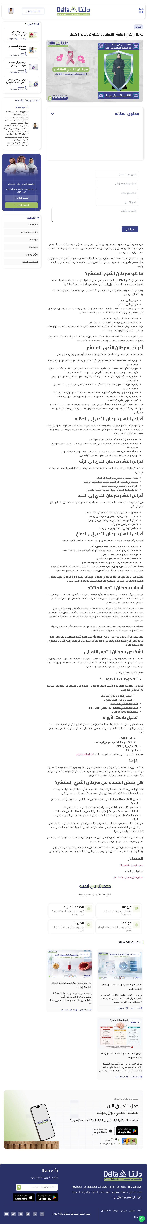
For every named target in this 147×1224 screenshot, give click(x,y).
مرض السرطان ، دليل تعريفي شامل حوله (19, 33)
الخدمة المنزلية (74, 907)
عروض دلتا (33, 247)
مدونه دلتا (138, 1217)
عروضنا (126, 907)
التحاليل (132, 1210)
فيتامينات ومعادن (29, 232)
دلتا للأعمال (106, 1210)
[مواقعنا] (136, 924)
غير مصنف (134, 954)
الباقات (139, 1210)
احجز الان (130, 229)
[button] (52, 113)
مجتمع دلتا (33, 225)
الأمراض (138, 27)
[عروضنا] (136, 908)
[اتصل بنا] (88, 924)
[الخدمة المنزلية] (88, 908)
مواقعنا (126, 923)
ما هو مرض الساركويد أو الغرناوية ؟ (18, 47)
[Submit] (19, 1187)
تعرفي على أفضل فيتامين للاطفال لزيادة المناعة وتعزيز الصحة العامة (16, 82)
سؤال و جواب (32, 254)
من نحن (123, 1210)
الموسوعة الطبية (30, 262)
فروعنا (115, 1210)
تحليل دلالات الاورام (85, 754)
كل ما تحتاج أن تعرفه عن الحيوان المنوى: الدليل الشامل (17, 65)
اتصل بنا (78, 923)
